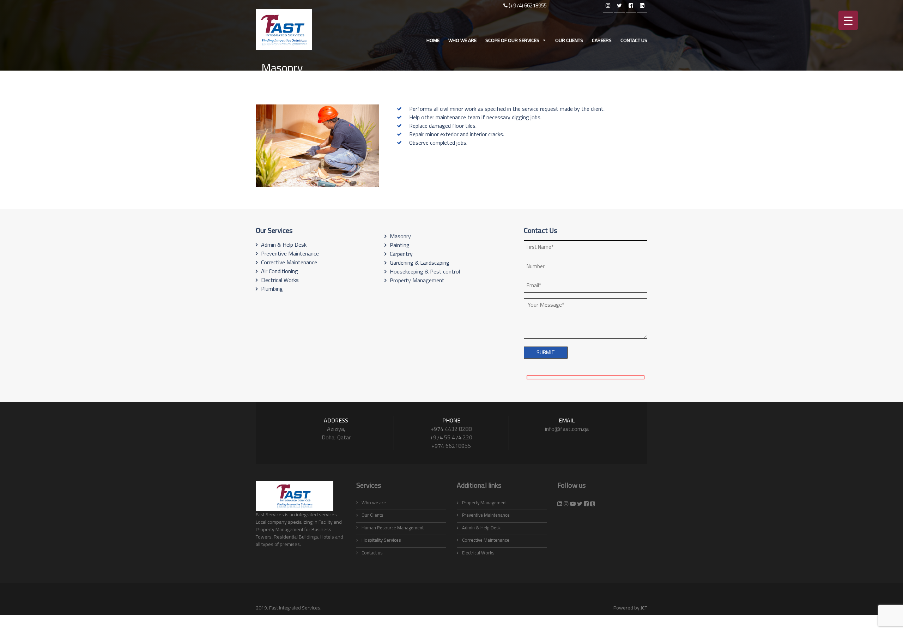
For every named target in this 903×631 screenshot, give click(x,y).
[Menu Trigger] (848, 20)
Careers (602, 40)
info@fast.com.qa (567, 428)
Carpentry (401, 253)
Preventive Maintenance (290, 253)
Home (433, 40)
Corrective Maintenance (289, 262)
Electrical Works (280, 280)
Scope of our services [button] (512, 40)
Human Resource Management (393, 527)
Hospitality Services (381, 540)
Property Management (417, 280)
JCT (644, 607)
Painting (400, 245)
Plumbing (272, 288)
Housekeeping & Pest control (425, 271)
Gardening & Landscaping (419, 262)
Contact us (633, 40)
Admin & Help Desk (284, 244)
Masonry (400, 236)
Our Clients (569, 40)
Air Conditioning (279, 271)
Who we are (462, 40)
